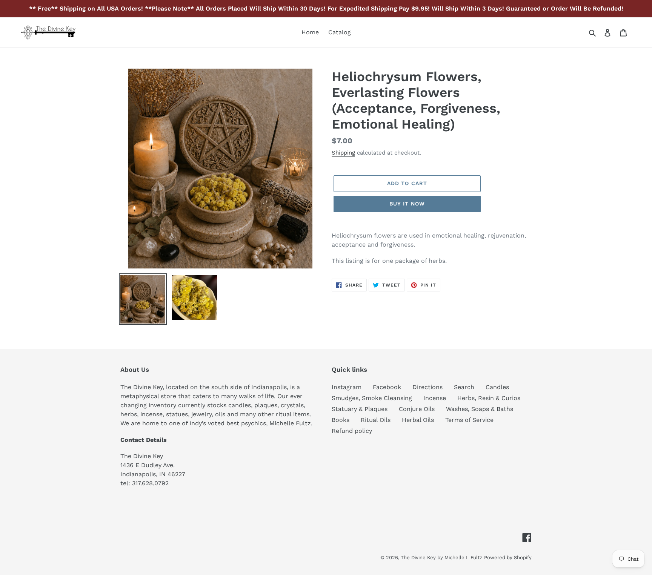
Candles (497, 387)
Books (340, 419)
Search (464, 387)
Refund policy (352, 430)
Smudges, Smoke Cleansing (372, 398)
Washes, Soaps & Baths (479, 408)
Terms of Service (469, 419)
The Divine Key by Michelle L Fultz (441, 557)
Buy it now (407, 204)
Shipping (343, 152)
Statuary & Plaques (360, 408)
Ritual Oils (376, 419)
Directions (427, 387)
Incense (434, 398)
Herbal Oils (418, 419)
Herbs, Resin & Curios (488, 398)
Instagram (346, 387)
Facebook (387, 387)
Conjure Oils (417, 408)
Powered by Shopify (508, 557)
